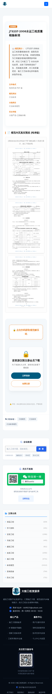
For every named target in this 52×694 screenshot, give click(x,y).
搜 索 (41, 449)
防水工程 (36, 455)
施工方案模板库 (15, 622)
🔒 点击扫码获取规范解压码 (26, 332)
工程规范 (22, 419)
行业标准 (32, 419)
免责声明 (42, 692)
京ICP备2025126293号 (27, 687)
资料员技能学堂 (39, 628)
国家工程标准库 (15, 633)
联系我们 (20, 692)
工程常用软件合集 (15, 638)
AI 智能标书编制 (15, 628)
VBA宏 (27, 455)
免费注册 (26, 384)
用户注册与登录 (39, 622)
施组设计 (19, 455)
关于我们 (10, 692)
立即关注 (26, 498)
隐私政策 (31, 692)
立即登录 (26, 376)
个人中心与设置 (39, 638)
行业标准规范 (12, 424)
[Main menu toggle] (46, 4)
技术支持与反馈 (39, 633)
